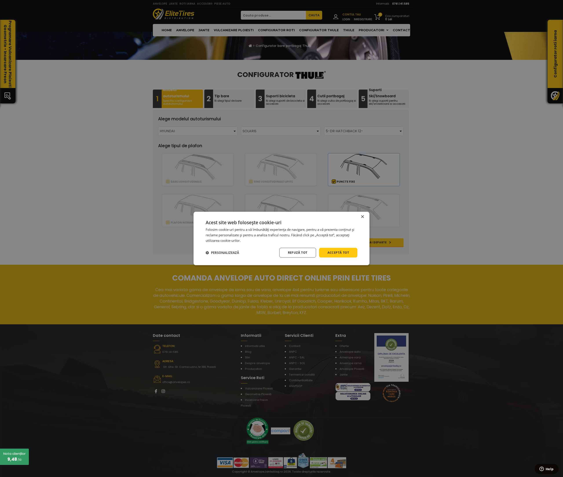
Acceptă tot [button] (338, 252)
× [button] (362, 216)
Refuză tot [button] (297, 252)
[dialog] (281, 238)
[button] (222, 252)
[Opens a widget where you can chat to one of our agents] (546, 469)
